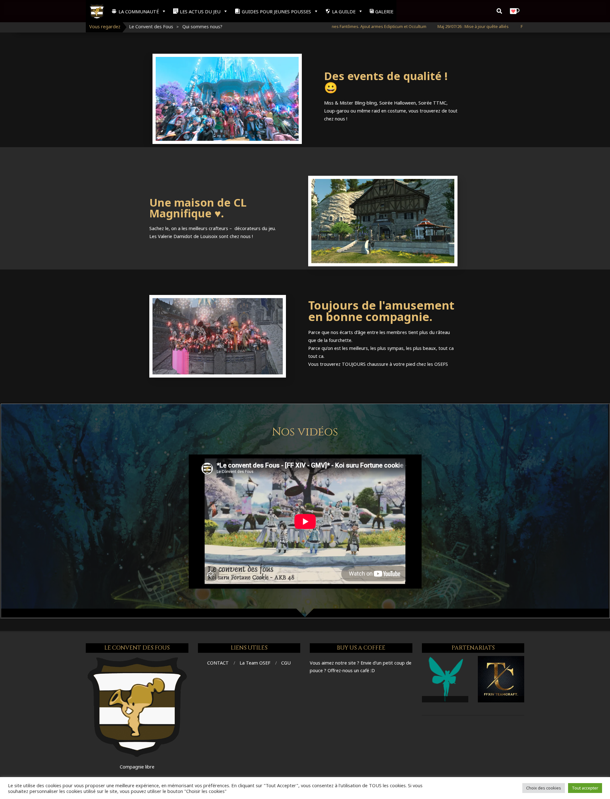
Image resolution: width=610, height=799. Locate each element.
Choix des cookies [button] (543, 788)
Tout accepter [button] (585, 788)
